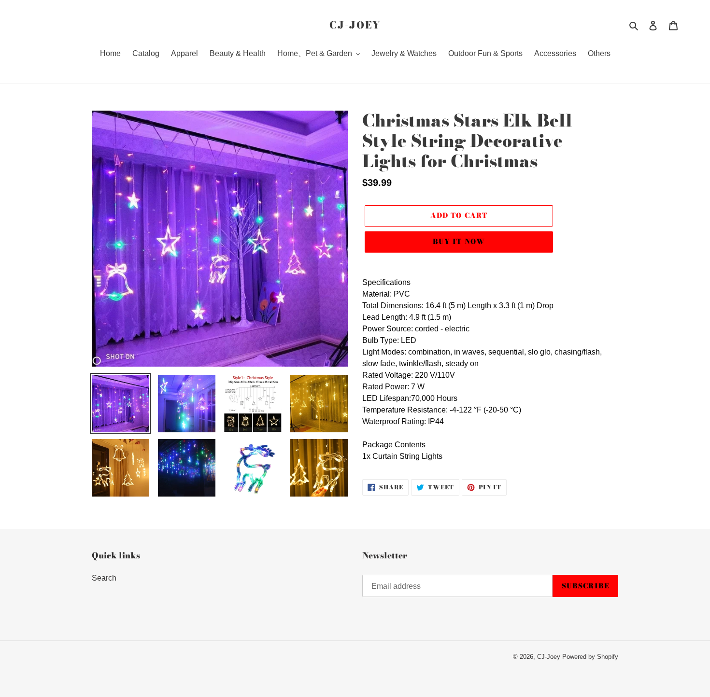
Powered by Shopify (590, 656)
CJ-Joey (355, 25)
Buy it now (459, 241)
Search (104, 578)
